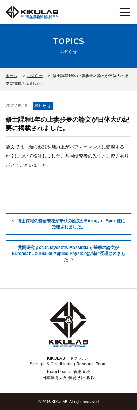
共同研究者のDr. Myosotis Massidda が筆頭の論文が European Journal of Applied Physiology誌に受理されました (68, 253)
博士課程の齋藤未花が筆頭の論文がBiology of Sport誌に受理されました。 (71, 223)
